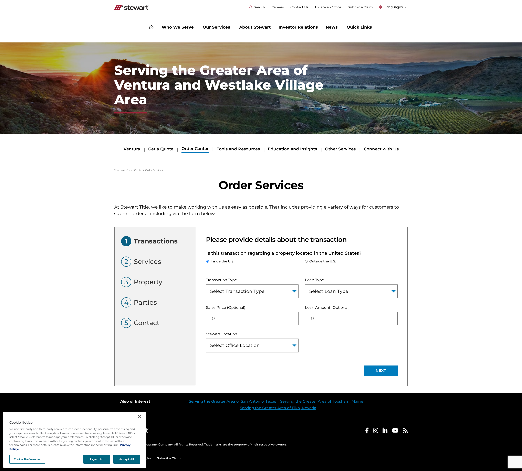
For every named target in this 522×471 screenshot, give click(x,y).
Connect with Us (381, 149)
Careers (278, 7)
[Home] (151, 28)
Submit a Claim (360, 7)
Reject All (96, 459)
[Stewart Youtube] (395, 431)
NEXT (381, 370)
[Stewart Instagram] (375, 431)
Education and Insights (292, 149)
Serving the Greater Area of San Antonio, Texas (232, 401)
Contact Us (299, 7)
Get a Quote (160, 149)
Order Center (195, 148)
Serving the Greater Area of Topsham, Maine (321, 401)
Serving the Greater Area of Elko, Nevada (278, 408)
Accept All (126, 459)
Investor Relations (298, 27)
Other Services (340, 149)
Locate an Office (328, 7)
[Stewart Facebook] (367, 431)
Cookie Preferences (27, 459)
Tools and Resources (238, 149)
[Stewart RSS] (405, 431)
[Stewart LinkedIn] (385, 431)
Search (259, 7)
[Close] (139, 416)
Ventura (132, 149)
